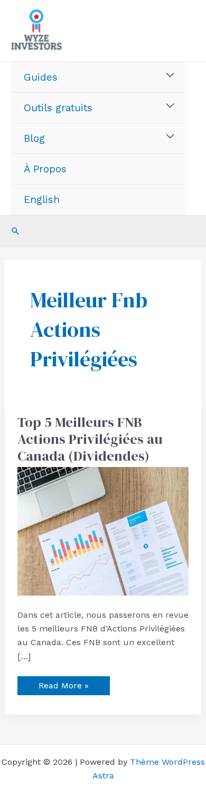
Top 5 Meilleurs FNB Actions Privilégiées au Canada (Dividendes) (90, 439)
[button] (15, 231)
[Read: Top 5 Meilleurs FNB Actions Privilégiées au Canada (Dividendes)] (103, 530)
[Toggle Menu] (170, 75)
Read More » (63, 683)
